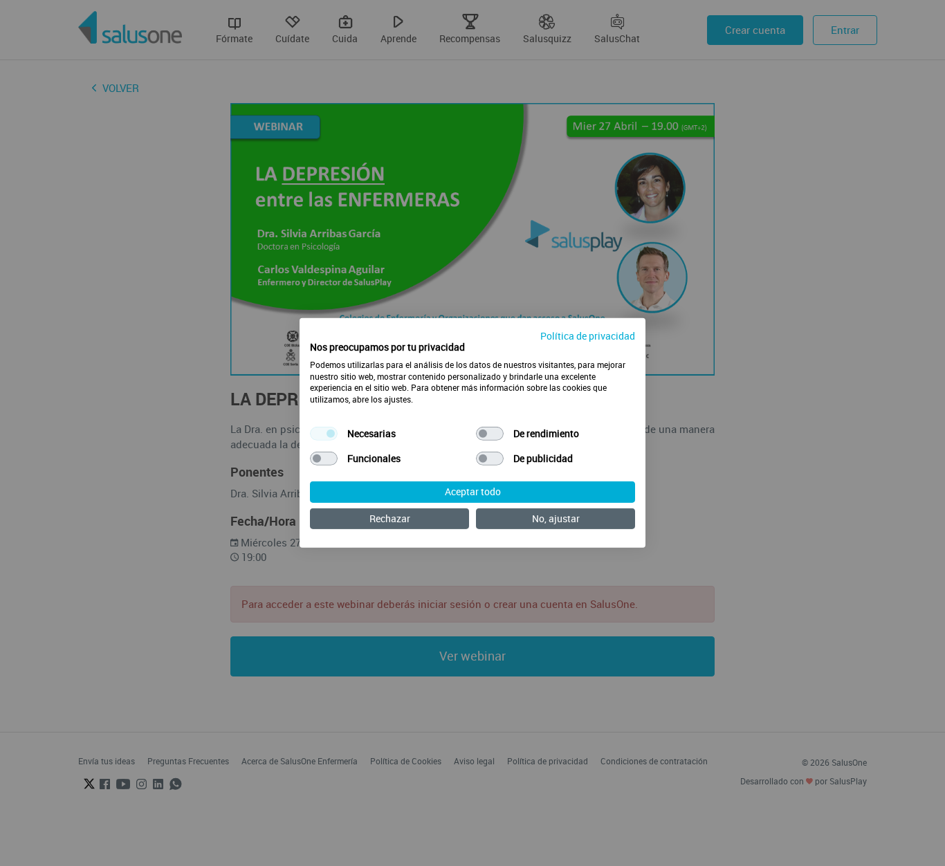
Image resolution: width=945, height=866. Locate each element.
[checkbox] (324, 434)
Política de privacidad (587, 335)
